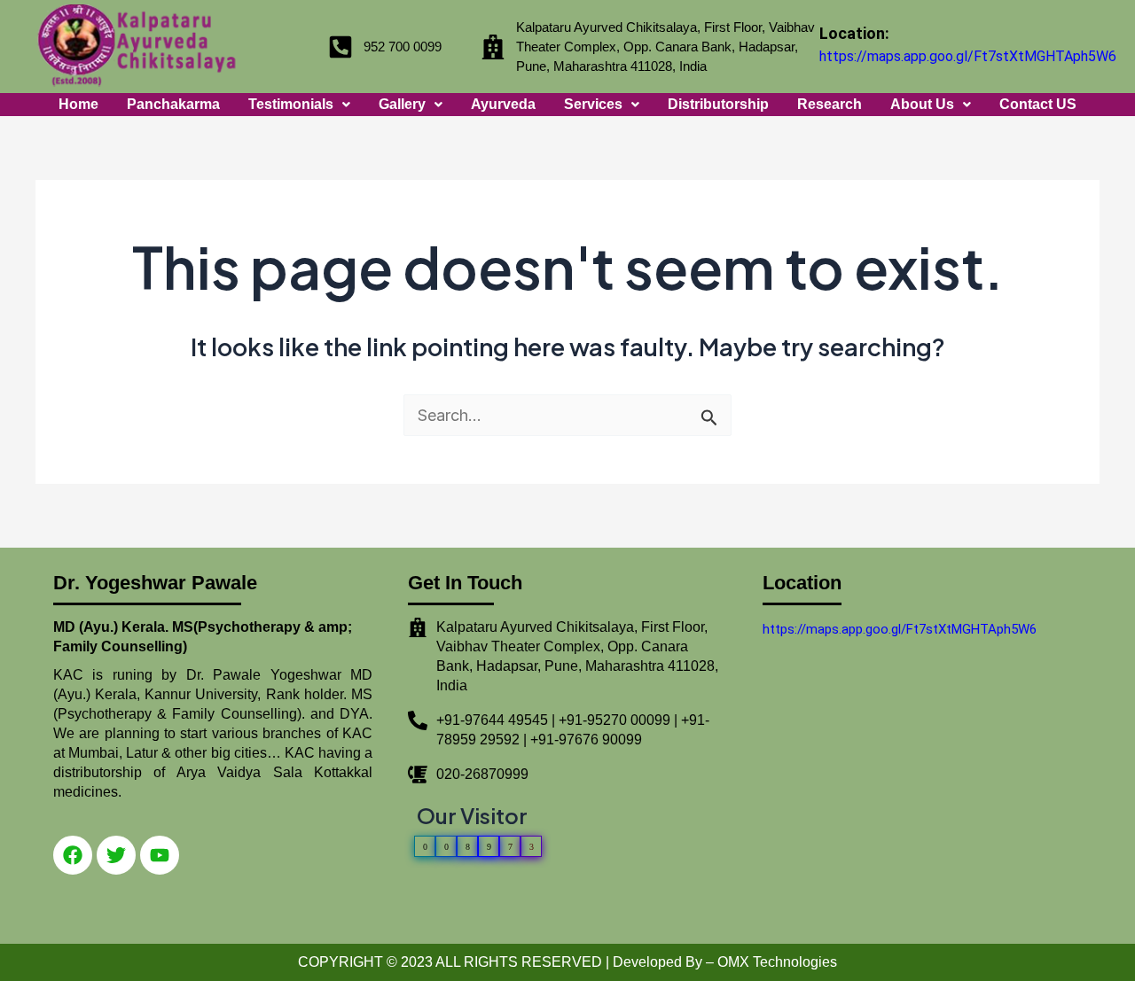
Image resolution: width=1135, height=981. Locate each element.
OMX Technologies (777, 961)
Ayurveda (503, 104)
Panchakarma (173, 104)
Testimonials (290, 104)
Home (78, 104)
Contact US (1037, 104)
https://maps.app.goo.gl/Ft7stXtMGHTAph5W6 (967, 56)
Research (829, 104)
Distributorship (718, 104)
